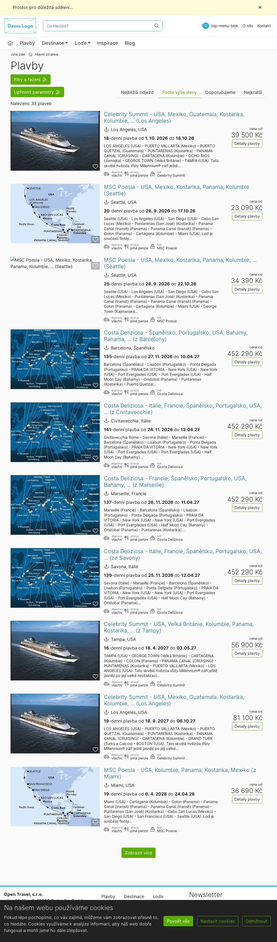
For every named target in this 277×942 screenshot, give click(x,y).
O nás (248, 25)
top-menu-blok (224, 25)
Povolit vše (178, 921)
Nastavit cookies (217, 921)
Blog (130, 43)
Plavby (27, 43)
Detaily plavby (247, 143)
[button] (31, 79)
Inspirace (107, 43)
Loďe (81, 43)
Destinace (53, 43)
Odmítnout (256, 921)
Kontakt (264, 25)
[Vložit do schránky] (95, 167)
